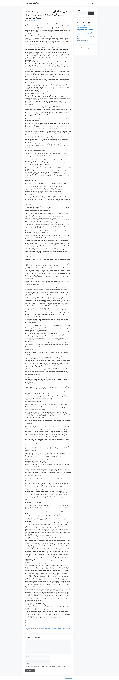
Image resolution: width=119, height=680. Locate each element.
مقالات (27, 625)
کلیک (26, 622)
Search (78, 10)
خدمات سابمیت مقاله (29, 620)
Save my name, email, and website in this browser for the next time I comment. (46, 666)
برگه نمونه (91, 3)
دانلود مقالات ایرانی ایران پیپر (31, 626)
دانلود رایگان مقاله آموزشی (83, 40)
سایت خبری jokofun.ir (32, 3)
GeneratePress (68, 678)
